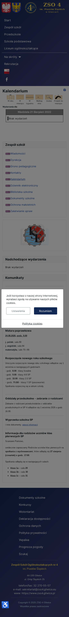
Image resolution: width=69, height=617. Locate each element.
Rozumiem (45, 311)
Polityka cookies (32, 323)
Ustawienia (18, 311)
